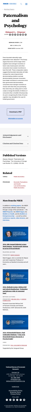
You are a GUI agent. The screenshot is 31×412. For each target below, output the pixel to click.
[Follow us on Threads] (17, 400)
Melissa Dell (15, 299)
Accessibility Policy (15, 390)
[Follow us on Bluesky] (14, 400)
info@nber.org (15, 379)
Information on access (15, 118)
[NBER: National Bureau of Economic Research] (10, 4)
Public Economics (19, 176)
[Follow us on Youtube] (24, 400)
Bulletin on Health (8, 214)
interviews (6, 220)
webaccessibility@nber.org (15, 381)
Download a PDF (15, 112)
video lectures (20, 218)
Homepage (15, 386)
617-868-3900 (15, 377)
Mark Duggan (15, 255)
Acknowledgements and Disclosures (12, 136)
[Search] (21, 4)
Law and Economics (20, 186)
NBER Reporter (8, 212)
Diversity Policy (15, 392)
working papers (16, 205)
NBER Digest (20, 212)
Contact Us (15, 372)
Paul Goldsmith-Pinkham (19, 345)
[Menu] (26, 4)
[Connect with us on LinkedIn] (10, 400)
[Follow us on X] (7, 400)
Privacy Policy (15, 394)
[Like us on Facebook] (21, 400)
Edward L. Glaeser (15, 32)
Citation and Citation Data (13, 143)
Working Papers (9, 9)
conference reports (9, 218)
